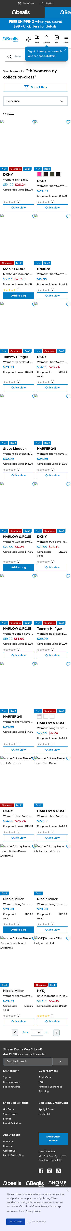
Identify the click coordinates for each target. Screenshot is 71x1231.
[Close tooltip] (65, 50)
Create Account (11, 1082)
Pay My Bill (44, 1114)
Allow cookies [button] (16, 1221)
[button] (37, 1222)
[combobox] (35, 101)
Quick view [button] (22, 208)
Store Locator (10, 1114)
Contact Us (9, 1150)
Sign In (7, 1077)
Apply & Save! (46, 1109)
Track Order (45, 1077)
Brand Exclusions (12, 1123)
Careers (7, 1146)
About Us (8, 1141)
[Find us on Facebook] (41, 1171)
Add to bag (22, 296)
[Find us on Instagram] (49, 1171)
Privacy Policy (32, 1211)
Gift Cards (8, 1109)
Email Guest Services (53, 1138)
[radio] (39, 174)
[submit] (60, 1061)
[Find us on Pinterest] (58, 1171)
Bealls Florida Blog (13, 1155)
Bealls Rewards (11, 1086)
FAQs (41, 1082)
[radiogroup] (49, 174)
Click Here (31, 26)
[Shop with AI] (28, 39)
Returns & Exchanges (50, 1086)
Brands (7, 1118)
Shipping (44, 1091)
